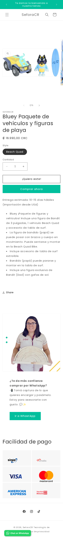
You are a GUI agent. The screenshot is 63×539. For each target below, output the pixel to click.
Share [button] (10, 292)
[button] (7, 14)
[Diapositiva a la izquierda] (24, 105)
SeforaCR (28, 527)
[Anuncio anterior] (6, 4)
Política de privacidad (37, 531)
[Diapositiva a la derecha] (39, 105)
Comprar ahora (31, 189)
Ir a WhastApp (25, 416)
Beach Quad (14, 152)
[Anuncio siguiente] (56, 4)
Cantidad (8, 159)
